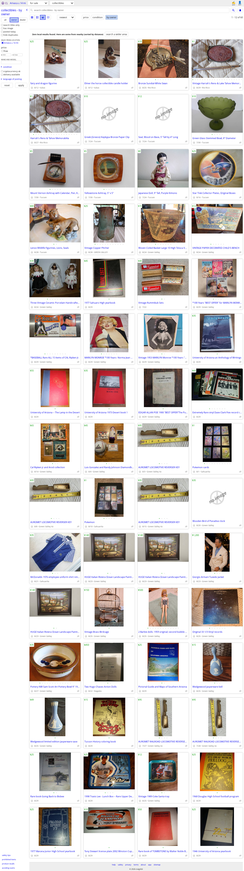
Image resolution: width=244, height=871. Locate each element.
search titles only (11, 25)
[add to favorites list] (32, 87)
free (6, 51)
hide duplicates (10, 35)
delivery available (11, 74)
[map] (48, 17)
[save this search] (240, 10)
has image (8, 28)
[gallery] (42, 17)
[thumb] (37, 17)
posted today (9, 31)
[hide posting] (78, 87)
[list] (32, 17)
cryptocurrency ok (11, 71)
